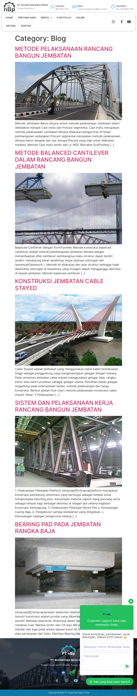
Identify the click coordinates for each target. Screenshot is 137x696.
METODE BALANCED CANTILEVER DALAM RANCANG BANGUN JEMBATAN (61, 159)
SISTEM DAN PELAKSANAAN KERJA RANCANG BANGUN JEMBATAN (64, 406)
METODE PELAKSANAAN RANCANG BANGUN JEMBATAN (64, 52)
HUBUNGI (59, 6)
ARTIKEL (11, 25)
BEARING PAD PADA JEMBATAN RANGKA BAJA (58, 528)
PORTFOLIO (64, 17)
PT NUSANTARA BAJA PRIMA (32, 5)
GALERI (80, 17)
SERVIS (45, 17)
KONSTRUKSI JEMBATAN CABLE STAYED (59, 284)
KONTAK (26, 25)
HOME (9, 17)
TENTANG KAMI (27, 17)
